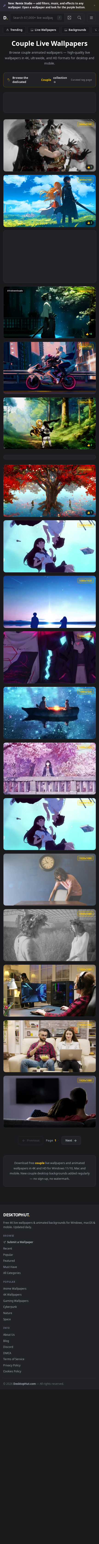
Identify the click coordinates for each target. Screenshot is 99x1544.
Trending (16, 30)
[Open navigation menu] (91, 17)
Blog (6, 1341)
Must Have (10, 1267)
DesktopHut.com (24, 1383)
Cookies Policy (12, 1371)
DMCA (7, 1353)
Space (7, 1319)
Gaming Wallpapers (16, 1301)
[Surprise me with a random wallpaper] (69, 17)
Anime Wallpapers (14, 1288)
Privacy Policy (11, 1365)
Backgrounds (77, 30)
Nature (7, 1313)
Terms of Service (13, 1359)
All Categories (12, 1273)
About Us (9, 1334)
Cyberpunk (10, 1307)
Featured (9, 1260)
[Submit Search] (79, 17)
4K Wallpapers (12, 1294)
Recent (7, 1248)
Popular (8, 1254)
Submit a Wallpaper (20, 1242)
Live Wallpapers (45, 30)
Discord (8, 1347)
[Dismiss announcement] (94, 5)
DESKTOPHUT (16, 1215)
